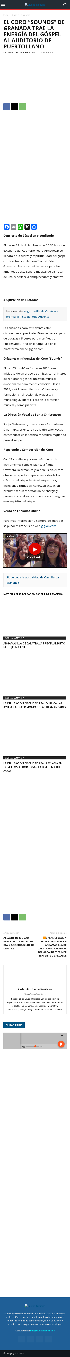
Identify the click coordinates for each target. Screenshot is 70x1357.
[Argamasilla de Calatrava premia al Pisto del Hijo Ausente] (35, 616)
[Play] (35, 551)
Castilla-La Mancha (21, 15)
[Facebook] (6, 106)
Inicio (5, 15)
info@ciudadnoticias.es (42, 1330)
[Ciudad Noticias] (35, 4)
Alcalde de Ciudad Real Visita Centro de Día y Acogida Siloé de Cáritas (18, 943)
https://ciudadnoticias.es (35, 994)
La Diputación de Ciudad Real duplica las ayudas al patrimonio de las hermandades (34, 705)
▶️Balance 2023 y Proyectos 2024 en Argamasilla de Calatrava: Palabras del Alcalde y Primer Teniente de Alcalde (52, 946)
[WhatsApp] (22, 106)
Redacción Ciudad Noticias (21, 52)
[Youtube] (48, 1339)
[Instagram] (30, 1339)
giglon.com (48, 526)
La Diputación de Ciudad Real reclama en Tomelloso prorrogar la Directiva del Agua (32, 766)
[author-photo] (35, 984)
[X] (14, 106)
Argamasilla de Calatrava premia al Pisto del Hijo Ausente (34, 645)
